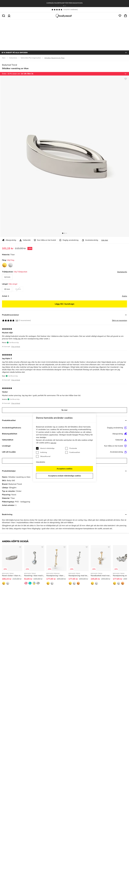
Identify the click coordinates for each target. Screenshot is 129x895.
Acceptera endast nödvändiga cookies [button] (64, 476)
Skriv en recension (119, 320)
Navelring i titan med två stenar (34, 575)
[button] (64, 156)
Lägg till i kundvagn (64, 304)
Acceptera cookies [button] (64, 468)
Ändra (124, 296)
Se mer (64, 410)
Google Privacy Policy (81, 435)
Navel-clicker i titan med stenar (12, 575)
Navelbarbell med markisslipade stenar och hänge (101, 575)
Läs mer (104, 240)
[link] (4, 265)
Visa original (15, 347)
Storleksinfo (122, 272)
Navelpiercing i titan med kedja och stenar (56, 575)
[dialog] (64, 447)
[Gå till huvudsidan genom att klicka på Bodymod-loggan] (64, 16)
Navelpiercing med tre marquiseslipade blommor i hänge (79, 575)
